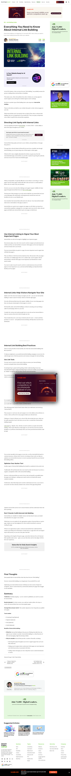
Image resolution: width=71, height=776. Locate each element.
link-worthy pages (27, 189)
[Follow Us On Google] (24, 674)
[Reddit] (7, 761)
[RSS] (10, 761)
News (17, 746)
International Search (31, 752)
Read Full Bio (9, 689)
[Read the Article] (10, 728)
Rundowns (40, 748)
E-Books (40, 752)
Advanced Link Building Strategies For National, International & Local (24, 734)
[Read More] (60, 154)
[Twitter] (12, 759)
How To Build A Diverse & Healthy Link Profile (38, 733)
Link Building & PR (8, 667)
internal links (22, 125)
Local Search (29, 748)
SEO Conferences (41, 760)
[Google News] (2, 759)
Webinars (40, 746)
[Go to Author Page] (5, 40)
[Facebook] (10, 759)
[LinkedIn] (5, 759)
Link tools (6, 425)
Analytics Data (30, 758)
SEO (17, 748)
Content (17, 752)
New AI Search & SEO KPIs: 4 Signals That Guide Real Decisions (59, 105)
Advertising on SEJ (53, 746)
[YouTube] (7, 759)
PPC (28, 756)
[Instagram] (5, 761)
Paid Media (18, 750)
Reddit (28, 760)
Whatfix (33, 685)
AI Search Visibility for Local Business (58, 183)
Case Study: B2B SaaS (54, 748)
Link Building (29, 746)
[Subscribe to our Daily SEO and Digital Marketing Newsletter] (66, 2)
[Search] (68, 2)
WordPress (18, 758)
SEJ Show (40, 754)
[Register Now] (60, 96)
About (62, 748)
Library (39, 750)
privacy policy (29, 715)
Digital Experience (19, 756)
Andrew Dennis (13, 40)
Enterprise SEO (30, 754)
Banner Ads (52, 750)
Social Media (18, 754)
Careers (62, 752)
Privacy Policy (63, 754)
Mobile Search (30, 750)
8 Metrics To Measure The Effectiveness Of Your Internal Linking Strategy (9, 734)
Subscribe (63, 746)
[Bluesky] (2, 761)
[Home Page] (4, 745)
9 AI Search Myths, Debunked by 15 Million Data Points (58, 163)
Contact (62, 750)
